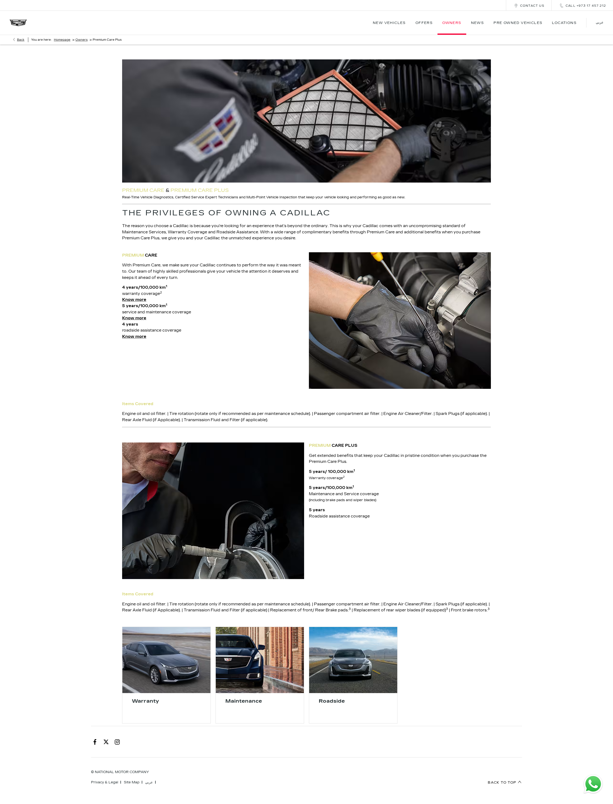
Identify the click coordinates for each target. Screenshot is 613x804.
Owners (81, 39)
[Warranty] (166, 660)
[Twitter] (106, 741)
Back (20, 39)
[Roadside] (353, 660)
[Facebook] (95, 741)
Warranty (145, 701)
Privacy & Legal (104, 782)
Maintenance (243, 701)
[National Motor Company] (18, 23)
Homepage (62, 39)
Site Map (131, 782)
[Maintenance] (260, 660)
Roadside (332, 701)
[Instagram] (117, 741)
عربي (149, 782)
